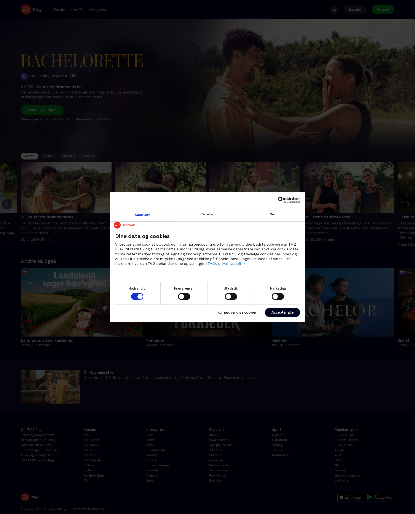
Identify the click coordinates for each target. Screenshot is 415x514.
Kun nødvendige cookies (237, 312)
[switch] (184, 296)
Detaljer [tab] (207, 214)
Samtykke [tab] (142, 214)
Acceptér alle (282, 312)
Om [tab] (272, 214)
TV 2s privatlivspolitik (227, 264)
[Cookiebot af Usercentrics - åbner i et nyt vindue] (281, 200)
